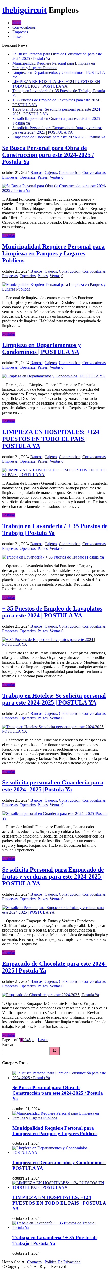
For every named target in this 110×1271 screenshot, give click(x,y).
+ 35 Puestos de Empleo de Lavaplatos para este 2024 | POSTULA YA (52, 612)
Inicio (16, 22)
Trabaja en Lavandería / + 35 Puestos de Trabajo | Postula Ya (54, 1240)
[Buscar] (54, 1051)
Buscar (7, 1044)
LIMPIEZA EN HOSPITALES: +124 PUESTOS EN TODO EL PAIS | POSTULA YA (56, 83)
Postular (8, 235)
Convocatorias (24, 27)
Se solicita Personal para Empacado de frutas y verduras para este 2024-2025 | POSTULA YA (57, 130)
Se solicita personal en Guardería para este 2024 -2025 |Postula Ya (52, 786)
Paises (17, 36)
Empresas (20, 32)
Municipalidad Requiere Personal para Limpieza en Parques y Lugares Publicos (53, 65)
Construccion (69, 172)
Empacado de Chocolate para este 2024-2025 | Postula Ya (58, 137)
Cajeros (51, 172)
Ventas (55, 177)
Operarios (28, 177)
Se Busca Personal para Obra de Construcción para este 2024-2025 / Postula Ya (48, 154)
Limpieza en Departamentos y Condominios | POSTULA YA (41, 348)
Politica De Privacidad (63, 1262)
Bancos (36, 172)
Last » (43, 1040)
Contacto (34, 1262)
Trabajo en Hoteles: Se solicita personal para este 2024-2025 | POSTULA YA (54, 699)
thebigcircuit (24, 10)
